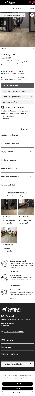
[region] (17, 383)
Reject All (17, 388)
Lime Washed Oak (7, 244)
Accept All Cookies (17, 383)
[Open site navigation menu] (2, 3)
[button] (2, 48)
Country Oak (6, 216)
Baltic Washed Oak (25, 216)
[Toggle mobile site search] (24, 3)
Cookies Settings (17, 392)
